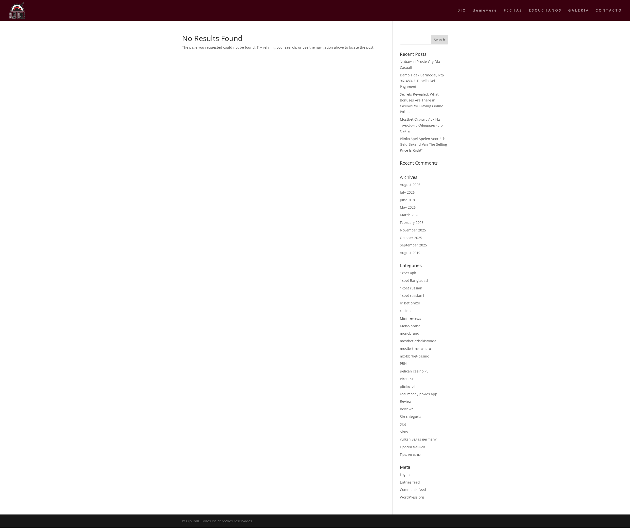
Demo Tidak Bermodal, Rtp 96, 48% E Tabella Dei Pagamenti (422, 81)
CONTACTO (609, 11)
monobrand (409, 333)
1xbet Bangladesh (414, 280)
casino (405, 310)
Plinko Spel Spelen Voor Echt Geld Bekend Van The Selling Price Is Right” (423, 144)
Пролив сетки (411, 454)
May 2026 (408, 207)
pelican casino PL (414, 371)
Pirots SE (407, 378)
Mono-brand (410, 326)
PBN (403, 363)
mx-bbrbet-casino (414, 356)
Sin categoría (410, 416)
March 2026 (409, 215)
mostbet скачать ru (415, 348)
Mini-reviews (410, 318)
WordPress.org (412, 497)
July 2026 (407, 192)
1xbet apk (408, 273)
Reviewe (406, 409)
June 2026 (408, 200)
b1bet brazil (410, 303)
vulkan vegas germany (418, 439)
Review (405, 401)
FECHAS (513, 11)
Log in (405, 474)
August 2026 (410, 184)
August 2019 (410, 252)
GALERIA (578, 11)
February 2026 (412, 222)
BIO (461, 11)
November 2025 (413, 230)
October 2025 (411, 237)
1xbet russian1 (412, 295)
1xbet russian (411, 288)
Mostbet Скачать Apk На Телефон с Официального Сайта (421, 125)
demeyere (485, 11)
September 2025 (413, 245)
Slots (404, 431)
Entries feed (410, 482)
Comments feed (413, 489)
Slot (403, 424)
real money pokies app (418, 394)
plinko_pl (407, 386)
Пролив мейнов (412, 446)
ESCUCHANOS (545, 11)
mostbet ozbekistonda (418, 341)
